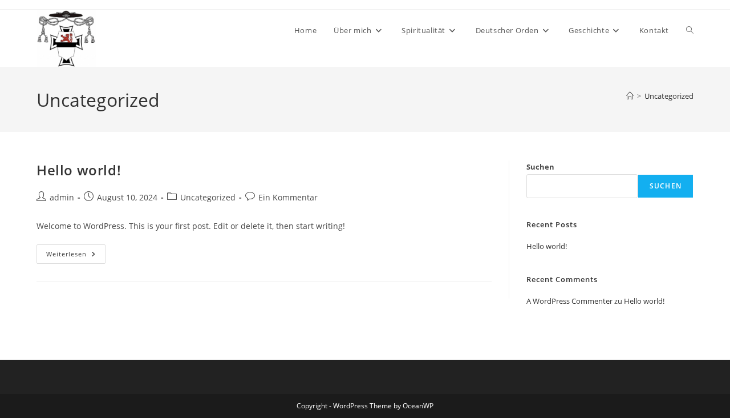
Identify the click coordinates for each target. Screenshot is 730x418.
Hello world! (78, 169)
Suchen (540, 167)
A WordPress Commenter (569, 301)
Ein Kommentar (288, 197)
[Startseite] (630, 96)
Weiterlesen (76, 256)
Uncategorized (669, 96)
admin (62, 197)
